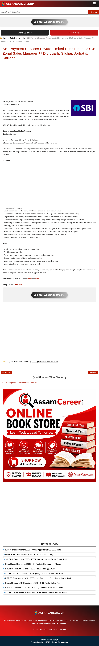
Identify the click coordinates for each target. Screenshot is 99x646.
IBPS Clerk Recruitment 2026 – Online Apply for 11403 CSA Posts (33, 550)
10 (3, 383)
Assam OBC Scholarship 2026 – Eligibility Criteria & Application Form (34, 573)
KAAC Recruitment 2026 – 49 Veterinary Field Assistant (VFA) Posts (34, 588)
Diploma (12, 383)
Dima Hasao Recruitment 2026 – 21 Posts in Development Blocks (33, 564)
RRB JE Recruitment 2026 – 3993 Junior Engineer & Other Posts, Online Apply (38, 578)
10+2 (7, 383)
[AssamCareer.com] (49, 613)
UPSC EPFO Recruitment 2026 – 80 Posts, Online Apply (29, 554)
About (35, 629)
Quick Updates (25, 33)
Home (5, 38)
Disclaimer (53, 629)
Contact (43, 629)
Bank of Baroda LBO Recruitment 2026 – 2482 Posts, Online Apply (33, 583)
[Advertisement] (49, 81)
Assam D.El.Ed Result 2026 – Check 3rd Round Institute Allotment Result (36, 592)
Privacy (63, 629)
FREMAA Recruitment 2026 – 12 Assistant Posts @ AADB (30, 569)
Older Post (93, 372)
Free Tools (74, 33)
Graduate (21, 383)
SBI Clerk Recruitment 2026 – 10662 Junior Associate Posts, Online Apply (36, 559)
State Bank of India (17, 38)
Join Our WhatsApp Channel (49, 22)
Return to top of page (49, 639)
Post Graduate (31, 383)
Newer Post (6, 372)
